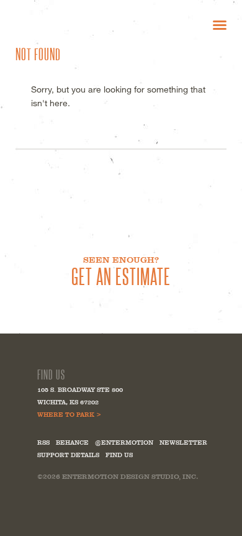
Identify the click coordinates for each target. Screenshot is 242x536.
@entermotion (124, 442)
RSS (43, 442)
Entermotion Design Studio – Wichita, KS (74, 24)
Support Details (68, 455)
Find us (119, 455)
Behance (72, 442)
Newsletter (183, 442)
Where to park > (69, 414)
